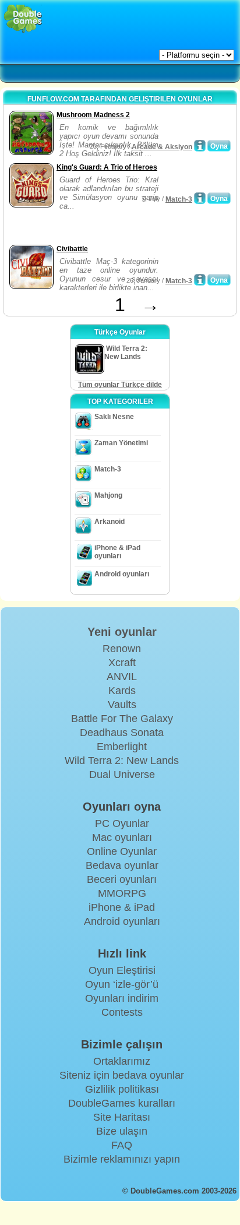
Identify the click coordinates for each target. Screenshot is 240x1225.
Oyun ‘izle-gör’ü (121, 984)
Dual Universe (122, 774)
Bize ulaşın (121, 1131)
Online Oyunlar (122, 851)
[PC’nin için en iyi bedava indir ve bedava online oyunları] (23, 19)
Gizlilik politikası (122, 1089)
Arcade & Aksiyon (162, 147)
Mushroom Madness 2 (93, 115)
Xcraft (122, 662)
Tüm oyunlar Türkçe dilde (120, 385)
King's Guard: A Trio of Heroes (107, 167)
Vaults (122, 704)
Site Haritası (121, 1117)
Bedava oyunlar (122, 865)
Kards (122, 690)
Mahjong (108, 495)
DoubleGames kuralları (121, 1103)
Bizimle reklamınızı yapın (121, 1159)
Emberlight (122, 746)
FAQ (121, 1145)
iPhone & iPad (122, 907)
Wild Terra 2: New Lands (122, 760)
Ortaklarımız (121, 1061)
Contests (122, 1012)
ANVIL (122, 676)
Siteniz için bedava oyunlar (121, 1075)
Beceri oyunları (122, 879)
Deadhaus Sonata (122, 732)
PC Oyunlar (122, 823)
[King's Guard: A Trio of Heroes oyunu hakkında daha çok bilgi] (200, 198)
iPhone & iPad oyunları (117, 552)
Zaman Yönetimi (121, 443)
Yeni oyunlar (122, 631)
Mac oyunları (122, 837)
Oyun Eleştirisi (122, 970)
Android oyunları (121, 574)
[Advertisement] (99, 227)
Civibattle (72, 249)
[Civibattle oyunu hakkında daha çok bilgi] (200, 280)
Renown (122, 648)
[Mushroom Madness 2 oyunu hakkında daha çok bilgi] (200, 146)
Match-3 (178, 199)
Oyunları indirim (121, 998)
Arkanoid (109, 522)
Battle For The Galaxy (122, 718)
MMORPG (122, 893)
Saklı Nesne (114, 417)
